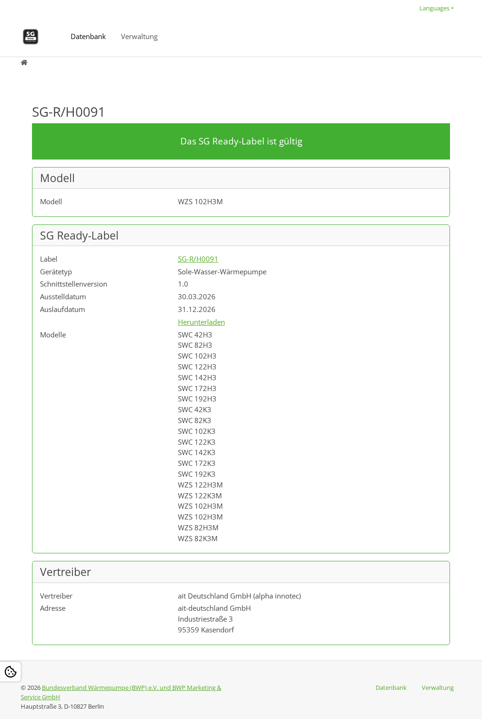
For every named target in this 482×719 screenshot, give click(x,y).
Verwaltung (139, 36)
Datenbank (88, 36)
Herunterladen (201, 322)
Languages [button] (434, 8)
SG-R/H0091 (198, 259)
